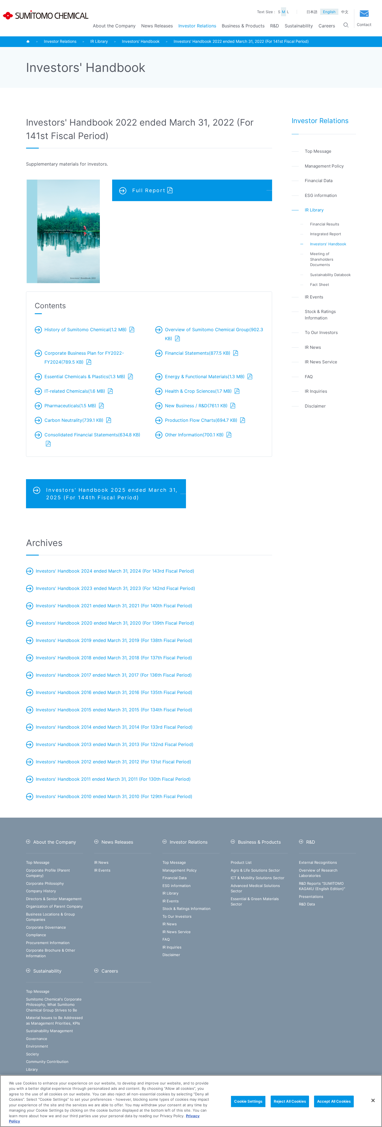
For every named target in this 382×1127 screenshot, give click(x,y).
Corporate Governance (46, 927)
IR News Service (176, 932)
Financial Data (174, 878)
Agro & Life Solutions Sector (255, 870)
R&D (274, 26)
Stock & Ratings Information (186, 908)
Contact (364, 24)
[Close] (373, 1100)
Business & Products (243, 26)
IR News (101, 862)
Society (32, 1054)
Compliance (36, 935)
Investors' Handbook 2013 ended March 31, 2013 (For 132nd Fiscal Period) (115, 744)
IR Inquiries (171, 947)
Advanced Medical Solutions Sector (255, 888)
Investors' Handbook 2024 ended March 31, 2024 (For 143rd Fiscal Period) (115, 571)
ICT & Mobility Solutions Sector (257, 878)
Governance (36, 1038)
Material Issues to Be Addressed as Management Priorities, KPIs (54, 1020)
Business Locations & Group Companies (50, 917)
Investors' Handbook (141, 41)
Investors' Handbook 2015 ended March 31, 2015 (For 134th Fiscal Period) (114, 709)
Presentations (311, 896)
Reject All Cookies (290, 1101)
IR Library (99, 41)
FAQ (166, 939)
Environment (37, 1046)
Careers (327, 26)
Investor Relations (197, 26)
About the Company (114, 26)
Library (32, 1069)
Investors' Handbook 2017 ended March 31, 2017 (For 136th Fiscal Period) (114, 675)
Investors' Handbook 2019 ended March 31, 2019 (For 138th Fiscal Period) (114, 640)
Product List (241, 862)
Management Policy (179, 870)
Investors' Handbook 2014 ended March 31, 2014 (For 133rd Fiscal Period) (114, 727)
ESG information (176, 885)
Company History (41, 891)
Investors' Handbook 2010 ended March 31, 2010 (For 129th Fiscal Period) (114, 796)
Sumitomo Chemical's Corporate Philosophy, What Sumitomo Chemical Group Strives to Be (54, 1004)
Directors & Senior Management (54, 899)
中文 (344, 12)
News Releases (157, 26)
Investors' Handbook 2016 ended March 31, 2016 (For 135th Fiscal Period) (114, 692)
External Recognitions (318, 862)
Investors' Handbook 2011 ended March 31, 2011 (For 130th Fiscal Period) (113, 779)
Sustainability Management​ (49, 1031)
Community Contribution (47, 1061)
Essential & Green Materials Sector (255, 902)
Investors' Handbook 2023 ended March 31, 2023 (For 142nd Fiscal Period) (115, 588)
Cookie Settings (248, 1101)
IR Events (102, 870)
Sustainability (299, 26)
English (329, 12)
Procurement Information (48, 942)
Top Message (37, 862)
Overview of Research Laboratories (318, 873)
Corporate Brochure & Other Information (50, 953)
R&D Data (307, 904)
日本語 (311, 12)
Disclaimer (171, 954)
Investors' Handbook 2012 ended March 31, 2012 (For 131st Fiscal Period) (113, 761)
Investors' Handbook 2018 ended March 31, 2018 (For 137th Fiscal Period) (114, 657)
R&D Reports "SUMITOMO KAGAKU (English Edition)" (322, 886)
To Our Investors (177, 916)
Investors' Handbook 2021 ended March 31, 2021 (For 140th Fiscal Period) (114, 605)
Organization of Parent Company (54, 906)
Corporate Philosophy (45, 883)
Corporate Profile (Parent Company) (48, 873)
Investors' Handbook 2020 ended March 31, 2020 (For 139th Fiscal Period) (115, 623)
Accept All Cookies (334, 1101)
